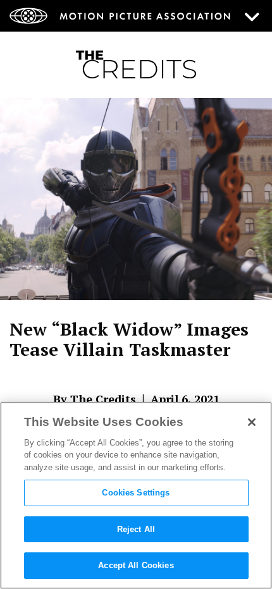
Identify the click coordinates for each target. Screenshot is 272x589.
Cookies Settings (136, 492)
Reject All (136, 529)
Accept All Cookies (135, 565)
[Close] (252, 422)
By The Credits (94, 398)
